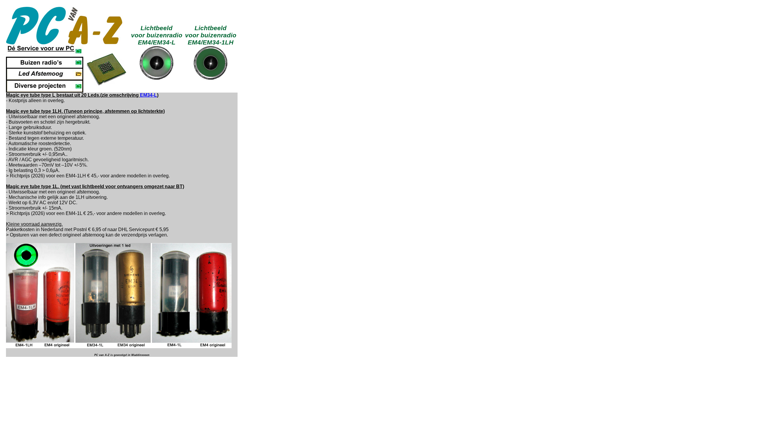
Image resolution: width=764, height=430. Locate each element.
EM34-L (148, 95)
